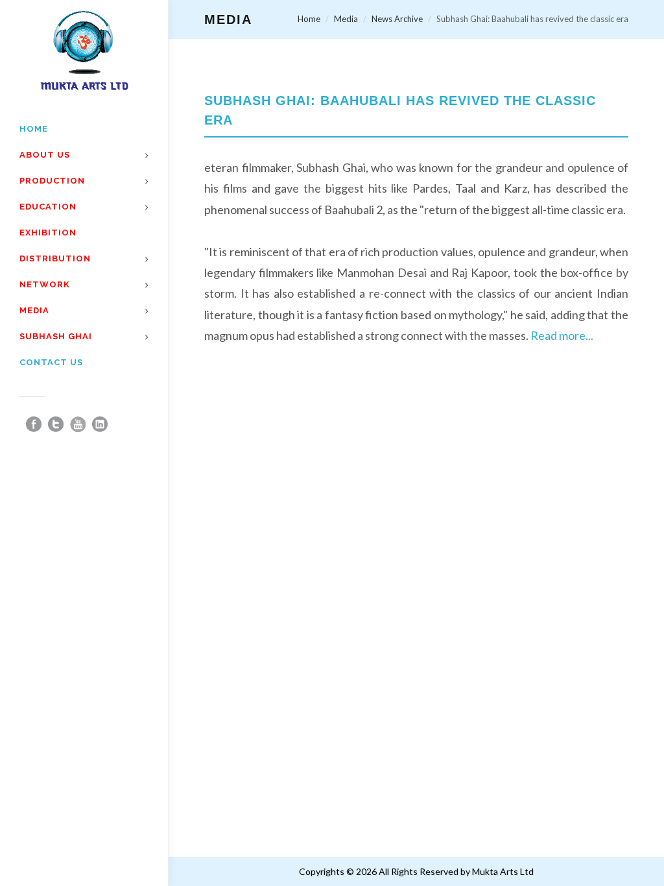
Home (309, 19)
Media (346, 19)
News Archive (397, 19)
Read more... (561, 335)
